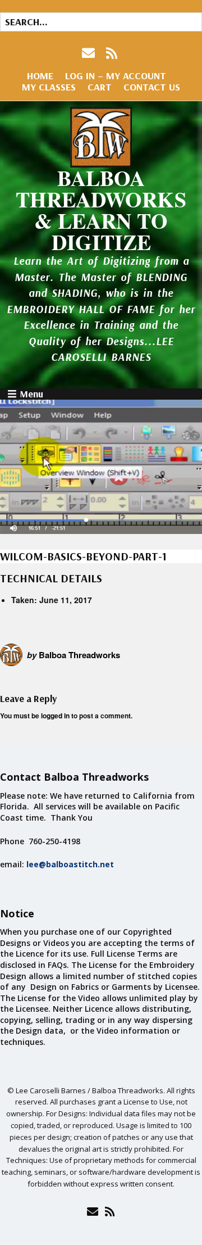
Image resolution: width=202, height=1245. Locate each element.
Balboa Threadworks (79, 655)
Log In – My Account (115, 75)
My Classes (49, 86)
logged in (55, 715)
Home (40, 75)
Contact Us (151, 86)
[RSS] (112, 53)
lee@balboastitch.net (70, 864)
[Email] (92, 1211)
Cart (100, 86)
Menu (31, 394)
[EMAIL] (89, 53)
